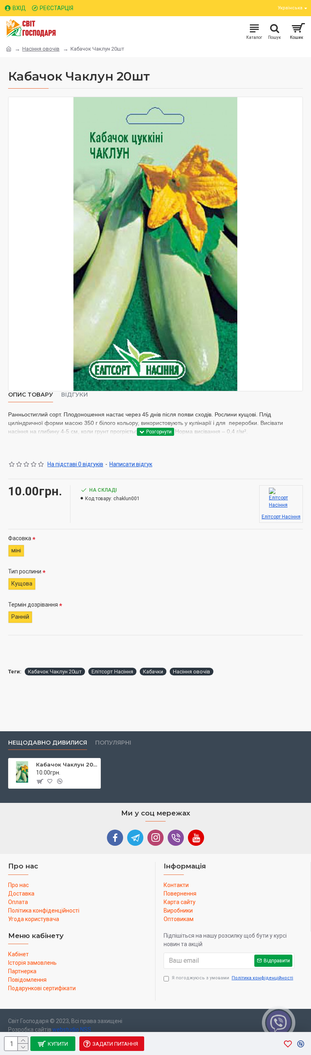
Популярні (113, 742)
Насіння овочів (41, 49)
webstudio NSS (71, 1029)
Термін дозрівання (33, 604)
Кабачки (153, 672)
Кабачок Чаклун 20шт (55, 672)
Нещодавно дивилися (47, 742)
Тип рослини (24, 571)
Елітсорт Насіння (112, 672)
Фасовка (19, 538)
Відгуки (74, 394)
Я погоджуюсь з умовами (232, 978)
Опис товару (30, 394)
